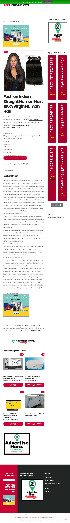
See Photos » (52, 94)
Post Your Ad (47, 2)
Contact (48, 486)
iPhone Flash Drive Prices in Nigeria (51, 118)
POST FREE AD (36, 331)
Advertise (48, 478)
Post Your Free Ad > (36, 119)
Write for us (49, 480)
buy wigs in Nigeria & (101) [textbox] (9, 481)
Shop (47, 491)
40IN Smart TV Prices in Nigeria (51, 159)
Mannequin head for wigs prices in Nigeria (51, 73)
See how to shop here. (21, 125)
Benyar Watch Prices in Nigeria (62, 117)
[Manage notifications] (66, 519)
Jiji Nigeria (51, 517)
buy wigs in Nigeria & (17, 164)
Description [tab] (9, 170)
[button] (57, 205)
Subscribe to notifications (56, 217)
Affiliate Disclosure (52, 483)
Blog (47, 489)
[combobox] (9, 480)
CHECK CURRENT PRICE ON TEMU (15, 158)
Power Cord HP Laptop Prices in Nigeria (62, 73)
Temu (29, 164)
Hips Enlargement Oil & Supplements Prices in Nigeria (62, 169)
